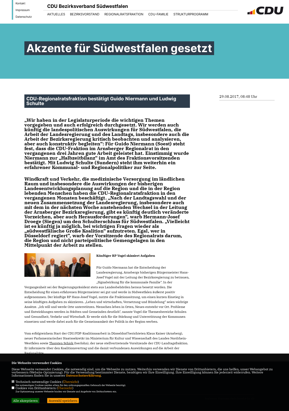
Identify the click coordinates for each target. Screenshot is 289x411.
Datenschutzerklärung (83, 375)
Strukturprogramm (190, 14)
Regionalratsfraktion (123, 14)
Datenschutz (24, 16)
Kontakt (20, 3)
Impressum (23, 10)
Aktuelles (56, 14)
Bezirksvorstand (84, 14)
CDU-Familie (158, 14)
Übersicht (70, 382)
